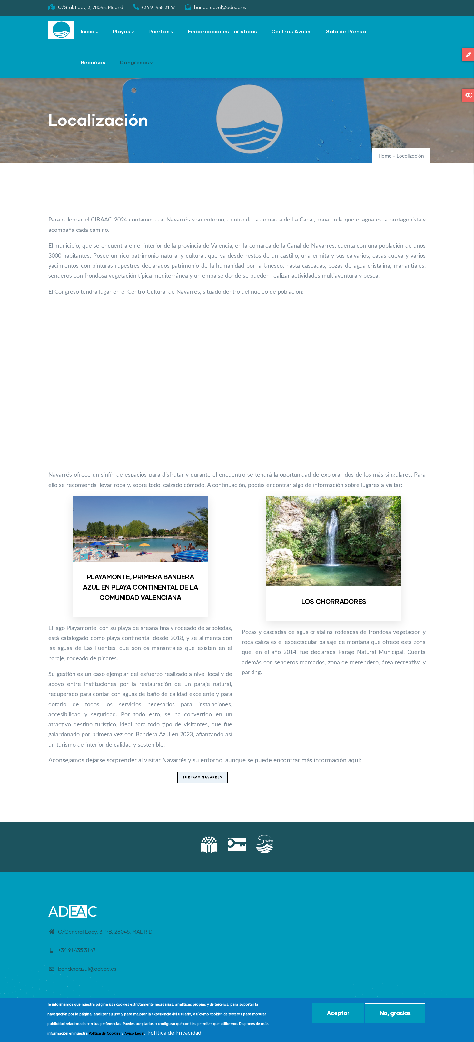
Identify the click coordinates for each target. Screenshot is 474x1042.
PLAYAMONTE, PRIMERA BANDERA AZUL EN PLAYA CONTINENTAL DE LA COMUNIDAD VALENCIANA (140, 587)
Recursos (93, 62)
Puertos (159, 31)
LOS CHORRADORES (333, 601)
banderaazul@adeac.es (87, 969)
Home (385, 156)
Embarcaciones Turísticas (222, 31)
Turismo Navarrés (202, 777)
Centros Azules (291, 31)
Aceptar (338, 1012)
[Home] (61, 30)
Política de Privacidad (174, 1033)
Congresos (134, 62)
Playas (121, 31)
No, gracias (395, 1012)
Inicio (87, 31)
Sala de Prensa (346, 31)
